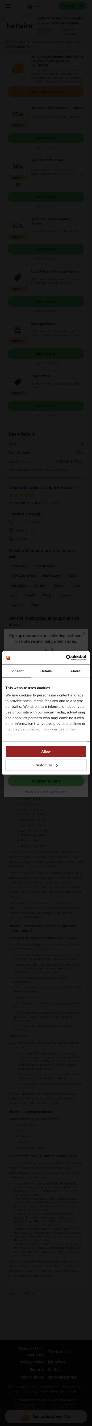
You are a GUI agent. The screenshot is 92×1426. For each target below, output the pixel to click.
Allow (46, 751)
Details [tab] (46, 671)
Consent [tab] (16, 671)
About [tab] (75, 671)
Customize (43, 765)
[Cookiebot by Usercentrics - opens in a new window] (66, 658)
